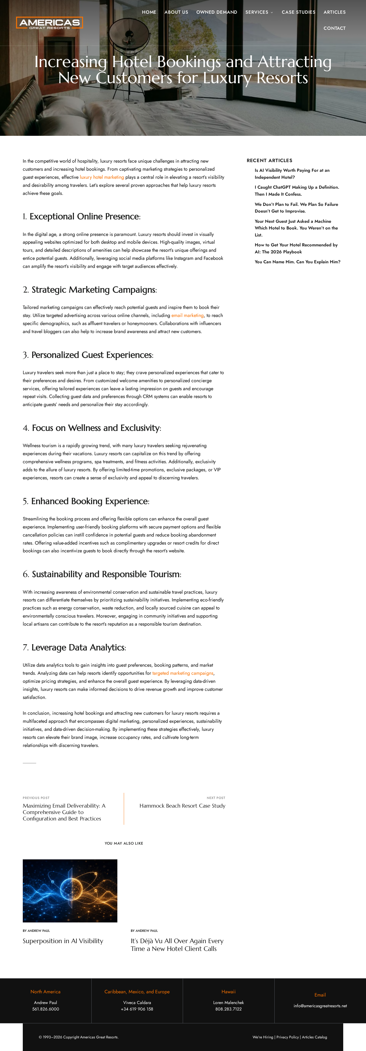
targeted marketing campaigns (182, 673)
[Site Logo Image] (49, 23)
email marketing (187, 315)
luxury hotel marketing (102, 177)
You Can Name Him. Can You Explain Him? (298, 261)
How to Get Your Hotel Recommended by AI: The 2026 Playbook (296, 248)
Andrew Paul (39, 930)
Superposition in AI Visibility (63, 941)
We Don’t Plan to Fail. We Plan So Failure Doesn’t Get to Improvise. (296, 207)
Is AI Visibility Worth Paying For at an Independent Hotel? (292, 173)
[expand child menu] (272, 9)
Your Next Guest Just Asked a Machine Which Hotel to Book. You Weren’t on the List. (296, 228)
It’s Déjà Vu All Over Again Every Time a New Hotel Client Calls (177, 945)
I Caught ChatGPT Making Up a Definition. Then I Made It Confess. (297, 190)
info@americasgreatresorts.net (320, 1006)
